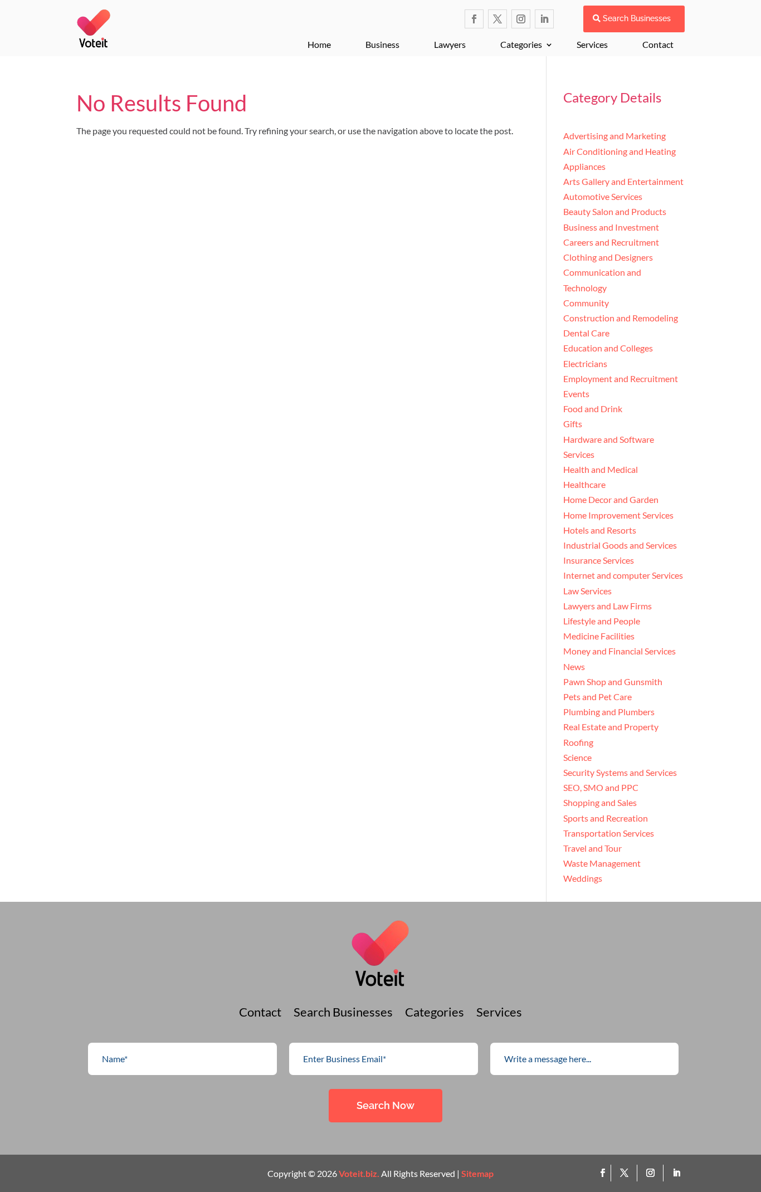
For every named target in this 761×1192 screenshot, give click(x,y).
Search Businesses (637, 18)
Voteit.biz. (359, 1173)
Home (319, 44)
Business (382, 44)
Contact (658, 44)
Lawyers (450, 44)
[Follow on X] (497, 18)
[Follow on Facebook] (474, 18)
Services (592, 44)
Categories (521, 44)
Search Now (385, 1105)
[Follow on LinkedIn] (544, 18)
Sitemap (477, 1173)
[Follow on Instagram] (520, 18)
